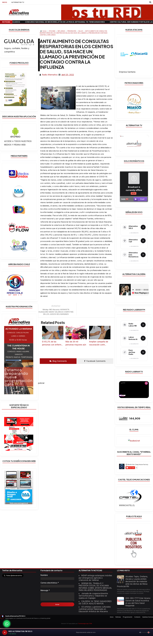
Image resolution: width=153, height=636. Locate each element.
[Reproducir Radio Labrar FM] (143, 324)
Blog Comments (59, 361)
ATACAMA (52, 31)
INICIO (4, 2)
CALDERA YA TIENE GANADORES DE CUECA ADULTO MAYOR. (95, 602)
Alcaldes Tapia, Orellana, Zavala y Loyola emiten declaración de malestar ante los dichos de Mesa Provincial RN (132, 581)
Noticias (118, 617)
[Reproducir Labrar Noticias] (143, 338)
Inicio (111, 617)
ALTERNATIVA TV (17, 2)
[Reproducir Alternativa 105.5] (143, 227)
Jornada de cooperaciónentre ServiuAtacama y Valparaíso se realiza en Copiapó (93, 595)
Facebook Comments (96, 361)
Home (44, 31)
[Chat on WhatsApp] (6, 623)
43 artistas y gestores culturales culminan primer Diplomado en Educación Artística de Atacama (95, 609)
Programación (127, 617)
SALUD (80, 31)
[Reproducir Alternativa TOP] (143, 240)
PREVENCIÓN (71, 31)
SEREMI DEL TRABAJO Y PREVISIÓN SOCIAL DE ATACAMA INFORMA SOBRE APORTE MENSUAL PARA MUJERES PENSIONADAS (95, 586)
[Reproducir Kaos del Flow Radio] (143, 352)
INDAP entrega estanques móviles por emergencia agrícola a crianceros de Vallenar (95, 577)
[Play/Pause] (4, 632)
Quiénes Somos (147, 617)
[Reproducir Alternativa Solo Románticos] (143, 254)
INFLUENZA (61, 31)
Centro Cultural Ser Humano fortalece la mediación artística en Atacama (114, 22)
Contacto (137, 617)
